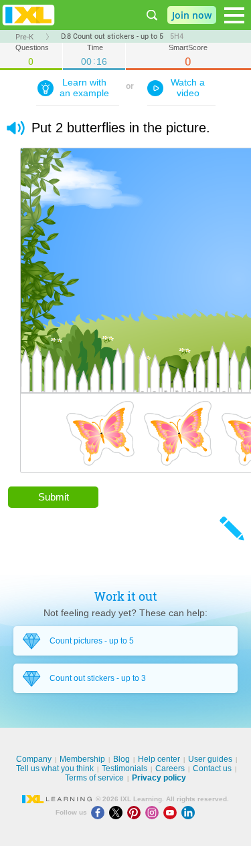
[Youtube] (172, 812)
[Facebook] (100, 812)
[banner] (28, 15)
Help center (159, 759)
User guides (210, 759)
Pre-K (24, 36)
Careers (170, 768)
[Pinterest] (136, 812)
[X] (118, 812)
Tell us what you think (55, 768)
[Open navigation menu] (234, 15)
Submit (53, 497)
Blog (121, 759)
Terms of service (94, 778)
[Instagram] (154, 812)
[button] (16, 128)
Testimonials (124, 768)
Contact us (212, 768)
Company (34, 759)
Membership (82, 759)
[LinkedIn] (189, 812)
